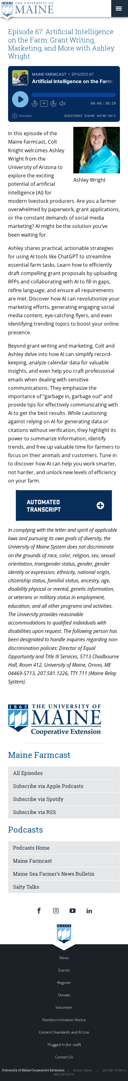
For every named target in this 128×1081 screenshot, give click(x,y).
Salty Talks (26, 886)
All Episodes (28, 773)
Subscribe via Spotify (38, 799)
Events (64, 970)
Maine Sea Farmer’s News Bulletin (53, 873)
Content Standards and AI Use (64, 1032)
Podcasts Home (31, 847)
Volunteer (64, 1007)
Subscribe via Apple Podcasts (48, 786)
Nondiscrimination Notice (64, 1019)
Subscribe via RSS (34, 812)
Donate (64, 995)
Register (64, 982)
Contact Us (64, 1057)
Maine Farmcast (32, 860)
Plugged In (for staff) (64, 1044)
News (64, 957)
